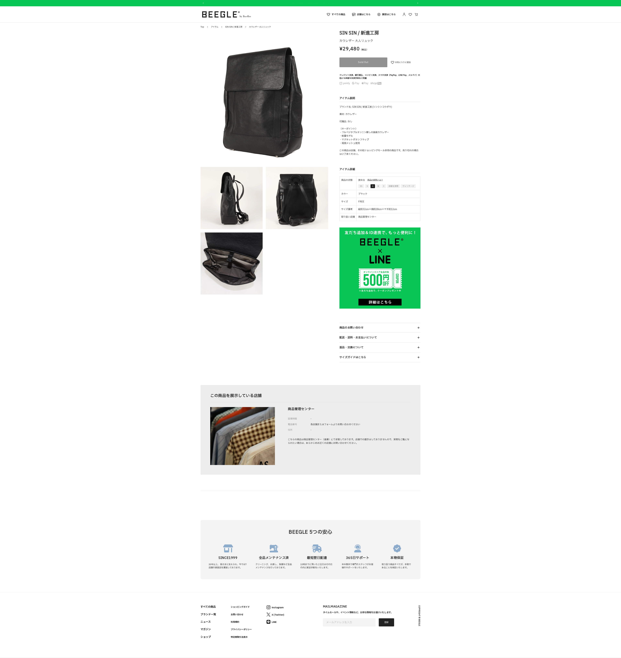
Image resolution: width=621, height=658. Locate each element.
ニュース (206, 622)
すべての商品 (208, 606)
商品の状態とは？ (375, 180)
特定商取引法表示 (239, 636)
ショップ (206, 637)
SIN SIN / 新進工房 (233, 26)
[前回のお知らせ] (203, 3)
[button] (379, 328)
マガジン (206, 629)
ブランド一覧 (208, 614)
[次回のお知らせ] (417, 3)
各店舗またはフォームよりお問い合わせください (335, 424)
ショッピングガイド (240, 606)
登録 (386, 622)
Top (202, 26)
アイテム (214, 26)
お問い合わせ (237, 614)
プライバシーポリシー (241, 629)
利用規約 (235, 621)
